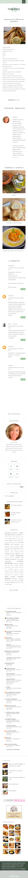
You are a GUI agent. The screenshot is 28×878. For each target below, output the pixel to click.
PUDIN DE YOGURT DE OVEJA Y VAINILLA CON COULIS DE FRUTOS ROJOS (13, 681)
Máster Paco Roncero (14, 573)
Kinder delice (9, 664)
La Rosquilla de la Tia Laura (13, 692)
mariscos (6, 573)
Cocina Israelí (16, 542)
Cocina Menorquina (14, 548)
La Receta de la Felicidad (12, 749)
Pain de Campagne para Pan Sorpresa (13, 714)
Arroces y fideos (17, 533)
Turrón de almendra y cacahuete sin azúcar (14, 700)
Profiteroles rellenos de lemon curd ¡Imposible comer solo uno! (13, 646)
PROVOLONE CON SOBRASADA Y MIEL (13, 613)
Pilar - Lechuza (12, 324)
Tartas (12, 582)
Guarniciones (8, 567)
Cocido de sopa (10, 668)
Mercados (21, 573)
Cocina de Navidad (19, 538)
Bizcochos (11, 535)
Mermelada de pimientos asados (14, 726)
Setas (18, 580)
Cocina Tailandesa (15, 553)
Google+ (17, 477)
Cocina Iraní (10, 542)
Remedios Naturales (17, 578)
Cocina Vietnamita (9, 557)
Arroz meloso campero (16, 505)
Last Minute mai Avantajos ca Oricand (13, 739)
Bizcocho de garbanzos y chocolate (12, 653)
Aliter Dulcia (9, 624)
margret (10, 365)
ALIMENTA (11, 265)
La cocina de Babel (11, 731)
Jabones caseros (19, 569)
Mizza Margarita (12, 790)
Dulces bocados (10, 673)
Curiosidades (13, 559)
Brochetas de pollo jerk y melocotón (12, 626)
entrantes (9, 563)
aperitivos (17, 100)
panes (6, 576)
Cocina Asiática (8, 536)
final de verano (9, 565)
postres (8, 578)
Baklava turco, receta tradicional (13, 688)
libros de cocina (19, 571)
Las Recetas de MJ (11, 611)
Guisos (12, 567)
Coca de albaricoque (13, 784)
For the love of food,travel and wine (13, 632)
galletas (21, 565)
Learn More (12, 876)
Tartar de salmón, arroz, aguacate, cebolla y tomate (12, 619)
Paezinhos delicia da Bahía (14, 223)
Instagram (11, 477)
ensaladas (20, 561)
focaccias (16, 565)
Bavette (8, 737)
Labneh (14, 195)
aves (6, 535)
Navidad (21, 574)
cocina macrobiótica (14, 546)
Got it (17, 876)
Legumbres (7, 571)
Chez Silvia (9, 637)
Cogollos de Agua (11, 719)
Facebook (11, 469)
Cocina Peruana (14, 551)
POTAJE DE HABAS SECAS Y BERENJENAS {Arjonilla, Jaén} (13, 720)
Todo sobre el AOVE (11, 659)
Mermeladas (7, 574)
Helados (16, 567)
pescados (20, 576)
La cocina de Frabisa (11, 744)
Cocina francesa (9, 540)
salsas (15, 580)
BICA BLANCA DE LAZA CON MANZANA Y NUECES (13, 694)
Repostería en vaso (9, 580)
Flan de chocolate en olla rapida (13, 675)
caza (22, 534)
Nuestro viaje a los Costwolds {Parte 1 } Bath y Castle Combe (13, 639)
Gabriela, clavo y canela (12, 712)
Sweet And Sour (10, 679)
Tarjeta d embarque (11, 699)
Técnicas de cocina (19, 582)
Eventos (16, 563)
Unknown (15, 117)
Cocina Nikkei (13, 550)
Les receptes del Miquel (12, 618)
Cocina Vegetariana (16, 555)
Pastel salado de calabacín (12, 633)
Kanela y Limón (10, 663)
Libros (12, 571)
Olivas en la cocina (11, 705)
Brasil (15, 534)
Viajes (10, 584)
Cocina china (11, 538)
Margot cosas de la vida (12, 651)
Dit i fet (8, 644)
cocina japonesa (15, 544)
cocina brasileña (16, 536)
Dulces (18, 559)
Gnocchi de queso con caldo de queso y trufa (13, 707)
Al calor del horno (11, 725)
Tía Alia (8, 687)
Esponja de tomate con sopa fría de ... (14, 250)
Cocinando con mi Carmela (13, 657)
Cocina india (17, 540)
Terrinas (6, 584)
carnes (19, 535)
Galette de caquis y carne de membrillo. (13, 732)
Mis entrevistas (14, 574)
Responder (23, 289)
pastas (13, 576)
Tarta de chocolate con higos (13, 745)
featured (21, 563)
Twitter (17, 469)
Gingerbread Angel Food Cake (13, 669)
